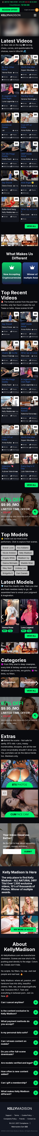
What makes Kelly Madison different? (15, 1092)
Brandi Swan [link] (26, 186)
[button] (37, 617)
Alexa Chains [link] (7, 356)
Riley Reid (7, 568)
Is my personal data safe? (14, 1032)
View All (31, 226)
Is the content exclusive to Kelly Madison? (15, 1012)
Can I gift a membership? (14, 1082)
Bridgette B (8, 573)
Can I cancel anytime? (12, 1002)
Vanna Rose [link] (7, 72)
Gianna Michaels (10, 563)
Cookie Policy (27, 1115)
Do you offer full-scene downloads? (13, 1053)
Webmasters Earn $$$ (19, 1127)
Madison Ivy (23, 558)
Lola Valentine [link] (27, 471)
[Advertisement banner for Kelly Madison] (19, 240)
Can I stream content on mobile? (13, 1042)
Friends (22, 1119)
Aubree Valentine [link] (9, 471)
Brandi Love (8, 548)
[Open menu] (35, 15)
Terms (16, 1115)
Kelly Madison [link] (7, 212)
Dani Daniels (22, 573)
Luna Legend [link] (7, 101)
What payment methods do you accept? (15, 1022)
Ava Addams (22, 548)
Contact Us (31, 1119)
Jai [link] (3, 130)
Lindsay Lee (20, 568)
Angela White (9, 558)
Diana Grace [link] (7, 186)
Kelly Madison (25, 553)
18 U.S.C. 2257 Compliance (18, 1123)
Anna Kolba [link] (26, 130)
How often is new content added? (14, 1073)
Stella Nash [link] (6, 159)
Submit (28, 851)
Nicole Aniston (9, 553)
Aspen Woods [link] (26, 70)
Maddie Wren (27, 563)
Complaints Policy (10, 1119)
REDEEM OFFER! (9, 10)
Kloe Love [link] (25, 214)
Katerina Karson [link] (27, 414)
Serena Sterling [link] (27, 99)
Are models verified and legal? (17, 1063)
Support (8, 1115)
